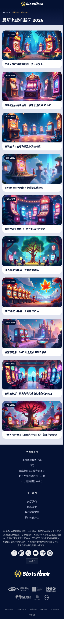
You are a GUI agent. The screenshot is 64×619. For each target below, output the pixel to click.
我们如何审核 (32, 512)
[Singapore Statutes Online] (37, 589)
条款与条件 (9, 609)
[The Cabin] (37, 597)
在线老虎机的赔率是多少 (32, 470)
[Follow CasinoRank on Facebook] (14, 553)
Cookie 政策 (21, 609)
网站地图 (32, 615)
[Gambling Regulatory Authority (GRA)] (18, 589)
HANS (30, 560)
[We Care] (23, 597)
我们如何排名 (32, 517)
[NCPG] (51, 589)
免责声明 (33, 609)
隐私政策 (32, 506)
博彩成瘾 (43, 609)
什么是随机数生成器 (32, 481)
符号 (32, 465)
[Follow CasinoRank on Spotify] (43, 553)
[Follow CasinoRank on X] (28, 553)
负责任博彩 (55, 609)
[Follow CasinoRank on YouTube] (36, 553)
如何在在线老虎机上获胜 (32, 476)
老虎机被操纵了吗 (32, 460)
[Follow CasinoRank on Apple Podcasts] (50, 553)
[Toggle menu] (4, 4)
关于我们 (32, 501)
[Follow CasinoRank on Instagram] (21, 553)
